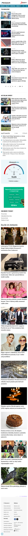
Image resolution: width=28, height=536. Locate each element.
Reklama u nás (17, 505)
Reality (7, 6)
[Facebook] (15, 519)
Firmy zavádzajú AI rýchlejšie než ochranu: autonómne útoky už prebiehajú (19, 24)
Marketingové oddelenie (8, 529)
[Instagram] (17, 519)
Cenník (15, 512)
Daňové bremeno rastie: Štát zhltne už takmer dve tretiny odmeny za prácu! (14, 148)
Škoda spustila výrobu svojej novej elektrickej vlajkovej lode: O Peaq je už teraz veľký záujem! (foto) (14, 153)
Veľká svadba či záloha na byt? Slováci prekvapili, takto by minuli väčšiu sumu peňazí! (14, 144)
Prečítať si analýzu (13, 181)
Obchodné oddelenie (8, 525)
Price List (15, 514)
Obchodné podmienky (18, 510)
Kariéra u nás (6, 512)
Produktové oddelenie (8, 523)
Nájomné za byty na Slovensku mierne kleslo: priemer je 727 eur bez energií (19, 125)
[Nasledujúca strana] (22, 86)
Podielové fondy (5, 220)
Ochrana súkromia (7, 508)
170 (20, 86)
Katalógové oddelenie (8, 527)
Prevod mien (4, 214)
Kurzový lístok (4, 218)
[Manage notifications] (2, 534)
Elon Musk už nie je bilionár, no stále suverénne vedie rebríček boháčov (19, 108)
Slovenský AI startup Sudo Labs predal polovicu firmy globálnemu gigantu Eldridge (19, 79)
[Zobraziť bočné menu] (26, 6)
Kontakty (6, 518)
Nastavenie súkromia (8, 510)
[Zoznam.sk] (17, 529)
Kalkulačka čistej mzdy (6, 216)
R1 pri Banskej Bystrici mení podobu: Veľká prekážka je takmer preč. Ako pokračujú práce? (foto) (14, 140)
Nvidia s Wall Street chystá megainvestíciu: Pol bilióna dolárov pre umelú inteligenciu (19, 61)
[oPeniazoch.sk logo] (5, 3)
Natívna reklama (17, 516)
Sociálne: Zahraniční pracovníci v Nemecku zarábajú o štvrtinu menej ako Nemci (19, 117)
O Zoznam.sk (6, 503)
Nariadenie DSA (7, 516)
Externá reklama (17, 508)
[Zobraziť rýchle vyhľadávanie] (23, 6)
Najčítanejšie (5, 133)
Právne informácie (7, 505)
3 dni (16, 133)
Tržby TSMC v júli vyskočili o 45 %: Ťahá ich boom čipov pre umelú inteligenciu (19, 70)
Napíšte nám (6, 514)
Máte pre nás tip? (7, 531)
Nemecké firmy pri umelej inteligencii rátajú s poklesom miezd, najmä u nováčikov (19, 52)
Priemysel (12, 6)
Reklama (16, 503)
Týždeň (24, 133)
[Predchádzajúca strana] (6, 86)
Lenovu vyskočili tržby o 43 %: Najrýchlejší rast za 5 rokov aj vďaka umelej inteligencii (19, 43)
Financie (2, 6)
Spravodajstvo (6, 521)
